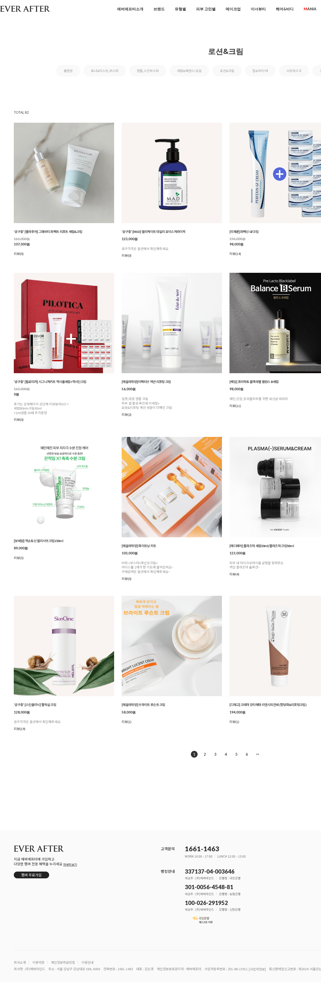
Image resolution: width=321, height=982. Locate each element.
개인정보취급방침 (63, 962)
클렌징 (68, 70)
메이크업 (233, 9)
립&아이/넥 (260, 70)
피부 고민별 (206, 9)
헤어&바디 (285, 9)
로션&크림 (227, 70)
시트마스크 (293, 70)
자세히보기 (70, 864)
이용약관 (38, 962)
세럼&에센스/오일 (189, 70)
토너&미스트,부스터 (104, 70)
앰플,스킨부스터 (148, 70)
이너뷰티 (258, 9)
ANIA (310, 9)
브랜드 (159, 9)
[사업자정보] (257, 969)
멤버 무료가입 (31, 874)
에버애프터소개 (130, 9)
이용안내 (88, 962)
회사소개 (20, 962)
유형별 (180, 9)
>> (257, 754)
